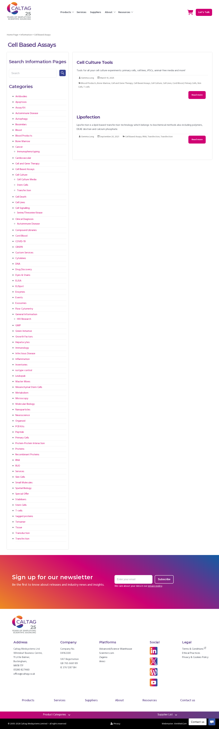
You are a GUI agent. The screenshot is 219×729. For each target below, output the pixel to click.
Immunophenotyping (28, 152)
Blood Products (88, 83)
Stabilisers (20, 499)
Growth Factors (24, 337)
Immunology (22, 348)
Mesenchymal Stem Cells (28, 387)
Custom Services (24, 253)
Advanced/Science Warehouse (115, 649)
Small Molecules (24, 483)
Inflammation (22, 359)
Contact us (187, 700)
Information (26, 35)
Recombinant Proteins (27, 455)
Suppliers (95, 12)
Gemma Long (87, 78)
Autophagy (21, 119)
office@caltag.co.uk (24, 674)
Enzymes (20, 292)
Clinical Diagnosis (24, 219)
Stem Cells (22, 185)
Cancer (19, 147)
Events (19, 298)
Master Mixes (22, 382)
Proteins (19, 449)
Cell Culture (156, 83)
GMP (18, 325)
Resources (124, 12)
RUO (17, 466)
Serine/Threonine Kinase (29, 213)
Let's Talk (204, 12)
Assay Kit (20, 108)
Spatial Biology (23, 488)
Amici (102, 661)
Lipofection (88, 117)
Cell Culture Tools (95, 62)
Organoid (20, 421)
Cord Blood (178, 83)
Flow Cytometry (24, 309)
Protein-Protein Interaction (30, 443)
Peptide (19, 432)
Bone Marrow (103, 83)
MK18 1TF (18, 666)
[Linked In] (153, 649)
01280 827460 (21, 670)
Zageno (103, 657)
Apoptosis (21, 102)
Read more (197, 95)
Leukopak (20, 376)
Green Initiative (23, 331)
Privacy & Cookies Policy (195, 657)
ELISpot (19, 286)
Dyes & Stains (22, 275)
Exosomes (20, 303)
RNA (145, 137)
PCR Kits (19, 426)
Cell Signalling (22, 208)
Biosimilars (21, 125)
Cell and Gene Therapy (122, 83)
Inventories (21, 365)
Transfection (154, 137)
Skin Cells (20, 477)
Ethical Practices (191, 653)
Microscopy (21, 398)
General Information (26, 314)
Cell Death (20, 197)
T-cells (87, 87)
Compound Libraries (26, 230)
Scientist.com (106, 653)
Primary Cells (190, 83)
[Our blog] (153, 670)
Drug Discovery (23, 269)
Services (81, 12)
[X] (153, 659)
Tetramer (20, 522)
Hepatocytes (22, 342)
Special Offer (22, 494)
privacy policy (155, 586)
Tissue (18, 528)
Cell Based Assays (142, 83)
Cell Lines (167, 83)
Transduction (22, 533)
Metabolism (21, 393)
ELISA (18, 281)
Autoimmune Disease (26, 113)
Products (65, 12)
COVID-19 (20, 241)
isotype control (23, 370)
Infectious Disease (25, 354)
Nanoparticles (22, 410)
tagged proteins (24, 516)
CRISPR (19, 247)
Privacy (117, 723)
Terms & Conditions (193, 649)
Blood (18, 130)
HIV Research (24, 319)
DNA (17, 264)
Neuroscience (22, 415)
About (108, 12)
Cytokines (20, 258)
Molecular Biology (25, 404)
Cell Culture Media (26, 180)
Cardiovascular (23, 158)
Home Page (12, 35)
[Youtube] (153, 681)
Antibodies (21, 96)
